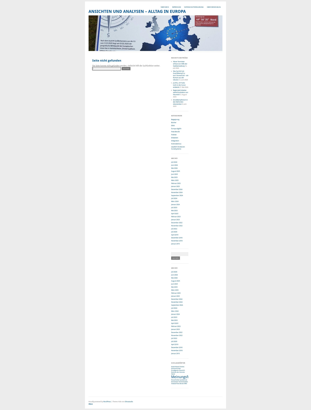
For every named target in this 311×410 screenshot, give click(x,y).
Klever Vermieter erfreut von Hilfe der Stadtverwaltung (180, 64)
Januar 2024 (175, 204)
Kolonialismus (176, 144)
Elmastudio (129, 401)
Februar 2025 (176, 183)
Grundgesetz (175, 370)
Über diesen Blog (214, 7)
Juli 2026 (174, 162)
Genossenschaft (176, 368)
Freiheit (173, 135)
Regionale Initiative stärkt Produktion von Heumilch (180, 92)
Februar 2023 (176, 217)
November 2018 (176, 241)
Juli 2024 (174, 198)
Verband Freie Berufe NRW (179, 383)
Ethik (173, 125)
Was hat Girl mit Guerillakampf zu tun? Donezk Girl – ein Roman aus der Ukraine (180, 75)
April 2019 (174, 235)
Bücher (173, 122)
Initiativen (174, 138)
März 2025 (174, 180)
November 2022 (176, 226)
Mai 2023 (174, 210)
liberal (173, 374)
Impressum (176, 7)
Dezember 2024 (176, 189)
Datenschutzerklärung (193, 7)
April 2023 (174, 213)
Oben (91, 404)
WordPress (107, 401)
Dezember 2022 (176, 223)
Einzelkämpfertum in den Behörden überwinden (180, 102)
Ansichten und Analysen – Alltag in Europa (137, 11)
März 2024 (174, 201)
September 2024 (177, 195)
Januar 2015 (175, 244)
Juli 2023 (174, 207)
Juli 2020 (174, 232)
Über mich (165, 7)
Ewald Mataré (175, 367)
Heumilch (182, 370)
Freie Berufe (175, 132)
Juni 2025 (174, 174)
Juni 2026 (174, 165)
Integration (175, 141)
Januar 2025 (175, 186)
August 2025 (175, 171)
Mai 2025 (174, 177)
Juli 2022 (174, 229)
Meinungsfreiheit (185, 377)
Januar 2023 (175, 220)
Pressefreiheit (175, 380)
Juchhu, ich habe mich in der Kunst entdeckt (179, 85)
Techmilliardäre (183, 382)
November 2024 (176, 192)
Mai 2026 (174, 168)
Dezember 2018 (176, 238)
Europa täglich (176, 129)
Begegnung (175, 119)
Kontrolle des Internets (178, 372)
